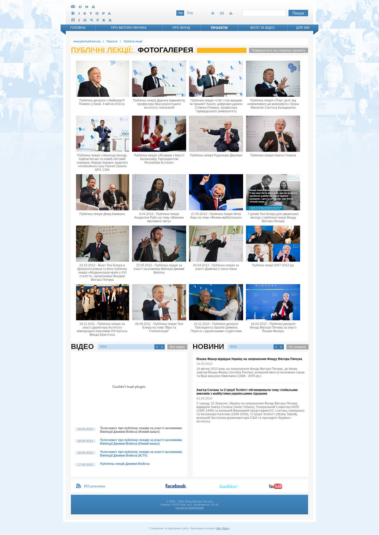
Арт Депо (222, 528)
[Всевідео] (176, 346)
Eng (190, 13)
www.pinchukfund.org (86, 41)
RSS (103, 347)
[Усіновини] (296, 346)
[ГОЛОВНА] (78, 28)
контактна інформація (189, 507)
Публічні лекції (132, 41)
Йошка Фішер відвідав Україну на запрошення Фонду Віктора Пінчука (249, 359)
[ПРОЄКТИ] (219, 28)
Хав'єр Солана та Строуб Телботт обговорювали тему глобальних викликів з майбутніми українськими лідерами (247, 391)
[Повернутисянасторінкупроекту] (277, 50)
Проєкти (111, 41)
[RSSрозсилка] (94, 486)
